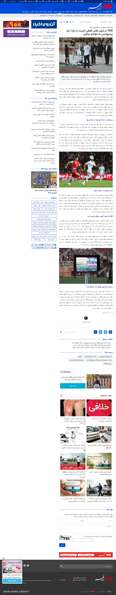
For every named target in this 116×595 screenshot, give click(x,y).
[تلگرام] (27, 565)
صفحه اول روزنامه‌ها (49, 168)
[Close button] (21, 559)
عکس (40, 12)
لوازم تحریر (36, 202)
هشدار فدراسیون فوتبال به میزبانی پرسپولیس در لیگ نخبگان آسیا (91, 343)
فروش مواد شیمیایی (50, 222)
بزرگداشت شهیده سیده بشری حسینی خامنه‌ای (44, 115)
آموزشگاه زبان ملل (44, 233)
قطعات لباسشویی (51, 226)
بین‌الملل (50, 12)
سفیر (35, 205)
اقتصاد (67, 12)
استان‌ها (44, 12)
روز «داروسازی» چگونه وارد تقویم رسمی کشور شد (43, 85)
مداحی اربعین (36, 212)
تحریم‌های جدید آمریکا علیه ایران (45, 61)
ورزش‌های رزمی (68, 16)
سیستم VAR (108, 364)
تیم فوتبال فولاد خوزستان (76, 360)
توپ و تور (87, 16)
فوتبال (80, 356)
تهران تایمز (51, 240)
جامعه (71, 12)
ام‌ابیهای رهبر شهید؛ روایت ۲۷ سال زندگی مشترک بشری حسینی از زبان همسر (44, 160)
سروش (73, 1)
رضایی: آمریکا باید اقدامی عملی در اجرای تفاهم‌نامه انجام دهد (43, 130)
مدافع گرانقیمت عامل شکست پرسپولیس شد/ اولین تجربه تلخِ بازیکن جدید (43, 123)
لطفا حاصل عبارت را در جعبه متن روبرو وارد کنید (98, 537)
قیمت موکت (36, 209)
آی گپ (66, 1)
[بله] (24, 565)
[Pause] (88, 386)
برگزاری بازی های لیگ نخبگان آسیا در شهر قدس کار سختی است (92, 345)
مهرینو (34, 236)
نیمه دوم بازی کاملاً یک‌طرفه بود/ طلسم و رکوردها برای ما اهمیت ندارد (43, 109)
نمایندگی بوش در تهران (39, 229)
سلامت (76, 12)
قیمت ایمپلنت (36, 222)
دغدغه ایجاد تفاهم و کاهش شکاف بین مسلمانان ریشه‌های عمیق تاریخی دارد (43, 43)
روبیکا (40, 1)
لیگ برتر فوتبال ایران (90, 356)
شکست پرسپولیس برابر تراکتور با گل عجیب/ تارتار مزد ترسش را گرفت (44, 143)
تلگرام (79, 1)
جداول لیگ (21, 1)
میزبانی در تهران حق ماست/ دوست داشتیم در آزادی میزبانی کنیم (91, 347)
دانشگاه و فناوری (83, 12)
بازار (63, 12)
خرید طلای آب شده (49, 209)
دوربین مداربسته (44, 216)
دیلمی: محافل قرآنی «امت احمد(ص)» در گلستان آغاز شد (44, 49)
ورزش (60, 12)
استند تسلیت (46, 212)
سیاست (55, 12)
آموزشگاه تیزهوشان (37, 226)
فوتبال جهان (94, 16)
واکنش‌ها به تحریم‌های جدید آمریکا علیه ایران (43, 149)
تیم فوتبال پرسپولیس (105, 356)
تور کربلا (54, 212)
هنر (100, 12)
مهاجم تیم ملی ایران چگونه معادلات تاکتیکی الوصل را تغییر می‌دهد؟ (44, 91)
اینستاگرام (54, 1)
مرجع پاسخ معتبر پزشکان (44, 219)
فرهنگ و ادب (105, 12)
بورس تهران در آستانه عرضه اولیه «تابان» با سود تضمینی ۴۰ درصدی (43, 103)
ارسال (62, 545)
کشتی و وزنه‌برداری (78, 16)
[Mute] (92, 386)
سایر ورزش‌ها (59, 16)
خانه (111, 12)
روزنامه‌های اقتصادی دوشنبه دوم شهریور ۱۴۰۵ (45, 191)
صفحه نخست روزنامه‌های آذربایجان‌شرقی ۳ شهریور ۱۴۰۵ (43, 56)
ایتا (34, 1)
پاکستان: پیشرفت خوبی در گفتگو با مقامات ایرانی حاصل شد (45, 79)
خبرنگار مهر (103, 89)
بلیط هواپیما (52, 229)
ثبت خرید (72, 385)
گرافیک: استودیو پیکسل (87, 592)
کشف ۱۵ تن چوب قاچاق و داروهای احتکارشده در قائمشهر (44, 66)
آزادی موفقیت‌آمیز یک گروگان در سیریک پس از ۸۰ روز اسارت (43, 37)
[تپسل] (61, 372)
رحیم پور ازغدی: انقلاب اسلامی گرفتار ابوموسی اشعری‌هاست (44, 136)
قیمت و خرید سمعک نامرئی (47, 236)
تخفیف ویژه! (12, 581)
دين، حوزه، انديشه (93, 12)
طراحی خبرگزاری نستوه (103, 592)
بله (60, 1)
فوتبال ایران (101, 16)
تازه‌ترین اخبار (51, 32)
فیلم (36, 12)
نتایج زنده (30, 1)
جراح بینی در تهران (49, 202)
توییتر (46, 1)
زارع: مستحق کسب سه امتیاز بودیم (44, 154)
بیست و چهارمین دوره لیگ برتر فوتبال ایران (99, 360)
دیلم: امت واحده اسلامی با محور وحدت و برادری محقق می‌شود (43, 72)
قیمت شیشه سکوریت (48, 205)
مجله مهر (31, 12)
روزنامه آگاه (37, 240)
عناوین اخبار (109, 16)
